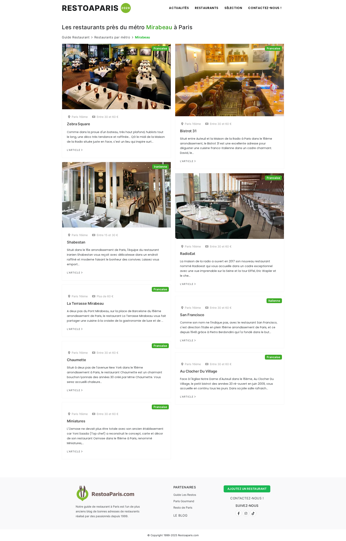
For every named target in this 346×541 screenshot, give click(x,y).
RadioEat (187, 253)
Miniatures (76, 421)
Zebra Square (78, 124)
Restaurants (206, 8)
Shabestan (76, 242)
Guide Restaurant (76, 37)
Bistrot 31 (188, 131)
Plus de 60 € (105, 296)
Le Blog (180, 515)
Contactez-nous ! (265, 8)
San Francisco (192, 315)
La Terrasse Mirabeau (85, 303)
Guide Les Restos (184, 494)
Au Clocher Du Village (198, 371)
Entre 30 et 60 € (107, 116)
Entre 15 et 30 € (107, 235)
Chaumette (76, 360)
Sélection (233, 8)
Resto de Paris (182, 507)
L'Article (74, 149)
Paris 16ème (80, 116)
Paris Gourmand (183, 501)
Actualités (179, 8)
